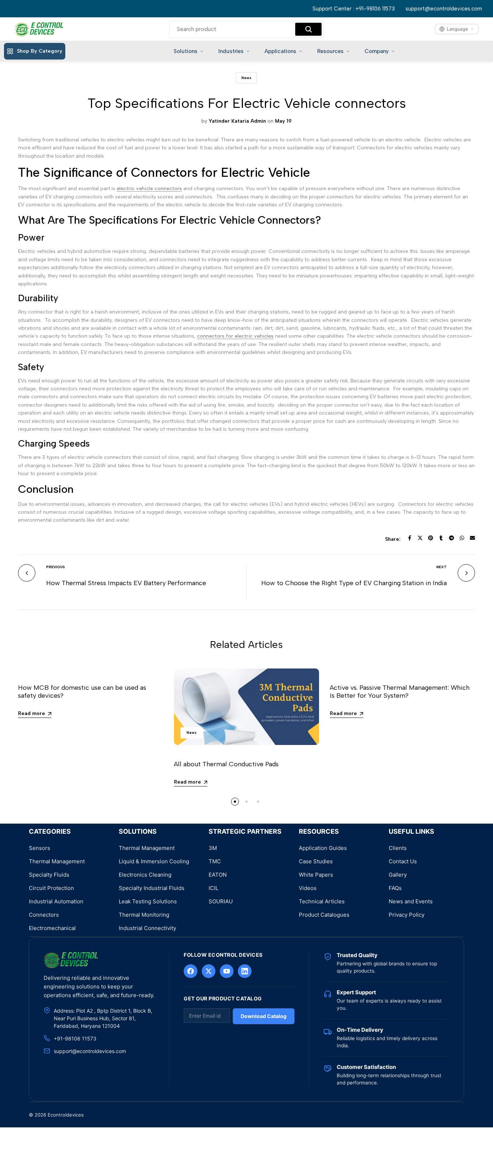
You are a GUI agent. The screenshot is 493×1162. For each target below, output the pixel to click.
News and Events (411, 901)
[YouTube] (227, 971)
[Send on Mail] (472, 537)
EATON (218, 874)
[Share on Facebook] (409, 537)
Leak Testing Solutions (148, 901)
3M (213, 848)
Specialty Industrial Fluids (151, 888)
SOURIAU (221, 901)
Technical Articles (322, 901)
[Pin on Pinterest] (430, 537)
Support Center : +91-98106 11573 (354, 8)
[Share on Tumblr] (441, 537)
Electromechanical (52, 928)
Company (377, 51)
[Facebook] (190, 971)
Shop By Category (39, 51)
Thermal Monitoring (144, 914)
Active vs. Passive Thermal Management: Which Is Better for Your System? (400, 692)
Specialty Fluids (49, 874)
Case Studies (316, 861)
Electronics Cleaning (145, 874)
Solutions (185, 51)
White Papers (316, 874)
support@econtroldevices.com (444, 8)
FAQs (395, 888)
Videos (308, 888)
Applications (280, 51)
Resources (330, 51)
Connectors (44, 914)
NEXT (441, 567)
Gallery (398, 874)
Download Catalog (264, 1016)
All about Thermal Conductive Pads (226, 764)
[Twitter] (208, 971)
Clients (398, 848)
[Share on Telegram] (451, 537)
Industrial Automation (56, 901)
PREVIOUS (55, 567)
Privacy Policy (406, 914)
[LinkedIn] (245, 971)
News (246, 77)
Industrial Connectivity (147, 928)
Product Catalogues (324, 914)
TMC (215, 861)
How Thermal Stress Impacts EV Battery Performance (126, 583)
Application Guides (323, 848)
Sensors (39, 848)
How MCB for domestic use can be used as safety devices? (82, 692)
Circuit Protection (51, 888)
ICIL (213, 888)
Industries (231, 51)
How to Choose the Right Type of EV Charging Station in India (354, 583)
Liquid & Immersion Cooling (154, 861)
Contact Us (403, 861)
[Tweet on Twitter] (420, 537)
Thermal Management (57, 861)
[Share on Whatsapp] (461, 537)
